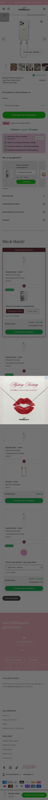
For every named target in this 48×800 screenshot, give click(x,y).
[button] (24, 400)
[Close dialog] (46, 377)
